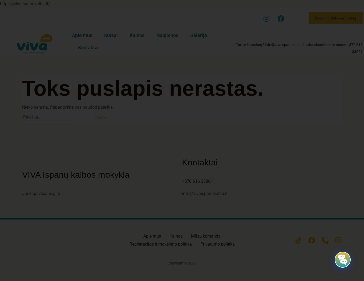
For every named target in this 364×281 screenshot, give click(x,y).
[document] (182, 140)
